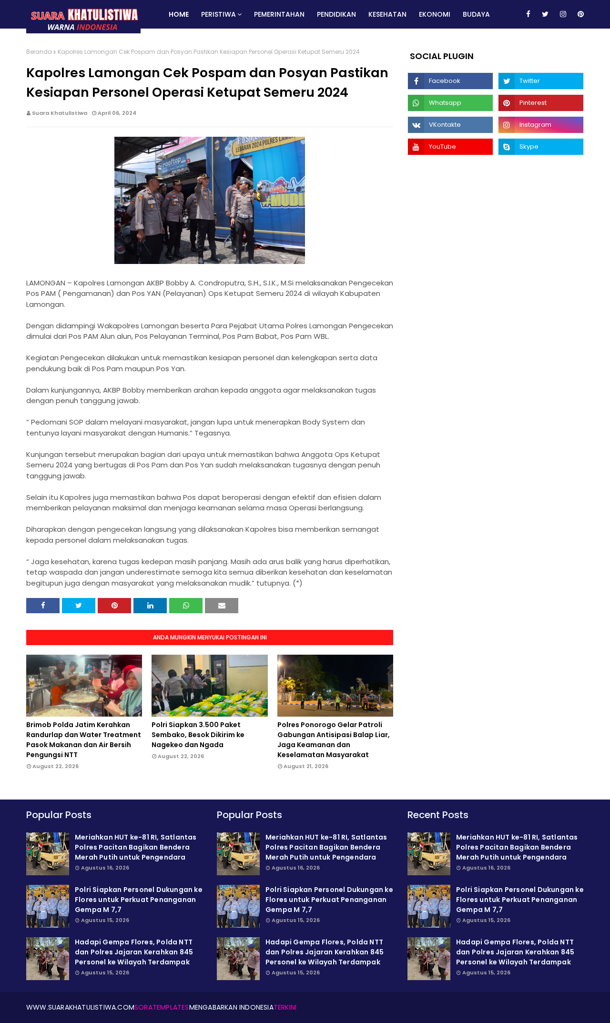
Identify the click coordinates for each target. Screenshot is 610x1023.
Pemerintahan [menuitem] (279, 14)
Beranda (39, 52)
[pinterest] (579, 14)
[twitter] (545, 14)
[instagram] (563, 14)
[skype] (541, 146)
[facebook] (528, 14)
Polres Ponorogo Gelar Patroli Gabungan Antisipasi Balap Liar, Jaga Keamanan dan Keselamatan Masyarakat (333, 740)
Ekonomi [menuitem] (434, 14)
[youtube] (450, 146)
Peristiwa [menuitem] (218, 14)
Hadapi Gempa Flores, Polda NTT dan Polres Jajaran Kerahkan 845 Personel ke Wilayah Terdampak (134, 952)
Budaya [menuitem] (476, 14)
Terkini (285, 1007)
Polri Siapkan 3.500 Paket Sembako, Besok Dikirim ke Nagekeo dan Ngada (198, 735)
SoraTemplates (161, 1007)
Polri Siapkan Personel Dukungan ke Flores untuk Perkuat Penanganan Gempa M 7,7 (139, 899)
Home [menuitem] (179, 14)
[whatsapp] (450, 102)
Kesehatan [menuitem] (387, 14)
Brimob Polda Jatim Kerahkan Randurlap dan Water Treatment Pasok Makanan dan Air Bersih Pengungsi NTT (83, 740)
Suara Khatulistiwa (59, 113)
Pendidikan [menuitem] (336, 14)
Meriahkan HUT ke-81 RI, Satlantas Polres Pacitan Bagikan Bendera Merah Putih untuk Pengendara (136, 847)
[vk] (450, 124)
